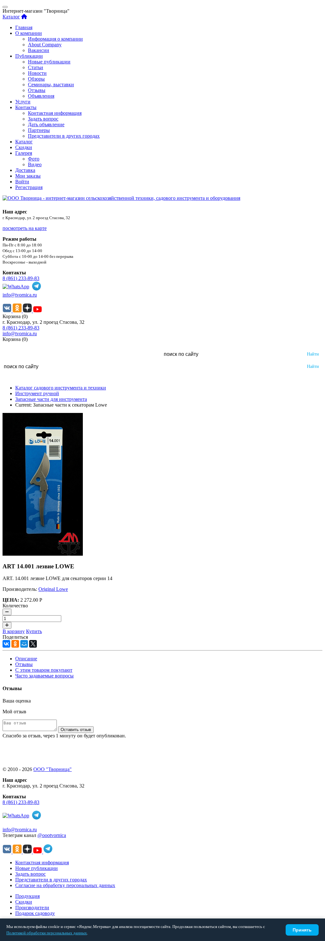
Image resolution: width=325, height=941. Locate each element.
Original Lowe (53, 589)
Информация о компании (55, 39)
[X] (33, 644)
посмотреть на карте (25, 228)
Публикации (29, 56)
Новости (37, 73)
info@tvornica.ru (20, 294)
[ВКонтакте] (6, 644)
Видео (35, 164)
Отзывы (36, 90)
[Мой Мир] (24, 644)
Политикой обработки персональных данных (46, 933)
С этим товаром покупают (43, 670)
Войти (22, 181)
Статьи (35, 67)
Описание (26, 658)
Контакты (25, 107)
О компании (28, 33)
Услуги (22, 101)
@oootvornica (51, 835)
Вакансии (38, 50)
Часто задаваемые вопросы (44, 675)
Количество (15, 605)
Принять (302, 929)
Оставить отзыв (76, 729)
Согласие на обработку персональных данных (65, 885)
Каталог (11, 16)
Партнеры (39, 130)
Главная (23, 27)
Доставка (25, 170)
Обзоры (36, 79)
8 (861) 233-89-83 (21, 278)
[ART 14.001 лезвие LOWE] (43, 554)
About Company (45, 44)
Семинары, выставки (51, 84)
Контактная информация (55, 113)
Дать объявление (46, 124)
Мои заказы (28, 176)
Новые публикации (49, 61)
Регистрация (29, 187)
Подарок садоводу (35, 913)
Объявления (41, 96)
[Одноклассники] (15, 644)
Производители (32, 907)
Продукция (27, 896)
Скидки (23, 147)
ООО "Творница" (52, 769)
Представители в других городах (64, 136)
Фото (33, 158)
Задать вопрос (43, 118)
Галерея (23, 153)
